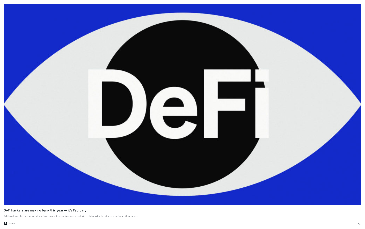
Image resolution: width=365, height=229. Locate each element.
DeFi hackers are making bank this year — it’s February (45, 210)
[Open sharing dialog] (359, 223)
